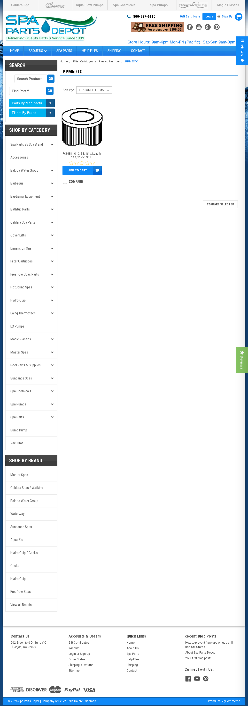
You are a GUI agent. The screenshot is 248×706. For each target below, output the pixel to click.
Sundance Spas (21, 378)
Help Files (90, 51)
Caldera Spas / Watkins (26, 488)
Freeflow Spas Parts (24, 274)
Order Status (77, 659)
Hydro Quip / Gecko (24, 553)
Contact (138, 51)
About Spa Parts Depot (200, 652)
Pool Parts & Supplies (25, 365)
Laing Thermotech (23, 313)
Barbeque (16, 183)
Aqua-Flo (16, 540)
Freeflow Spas (20, 591)
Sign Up (227, 16)
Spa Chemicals (124, 5)
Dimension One (20, 248)
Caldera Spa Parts (22, 222)
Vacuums (16, 443)
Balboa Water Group (24, 170)
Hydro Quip (18, 300)
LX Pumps (17, 326)
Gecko (15, 565)
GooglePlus (208, 27)
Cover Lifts (18, 235)
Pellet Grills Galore (70, 701)
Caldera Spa (20, 5)
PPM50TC (131, 61)
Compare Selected (220, 204)
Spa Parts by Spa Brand (26, 144)
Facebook (190, 27)
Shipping (114, 51)
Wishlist (74, 648)
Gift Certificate (190, 16)
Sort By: (68, 90)
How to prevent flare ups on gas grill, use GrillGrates (209, 645)
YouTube (199, 27)
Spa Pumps (159, 5)
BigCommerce (230, 701)
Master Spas (19, 352)
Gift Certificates (79, 642)
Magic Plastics (228, 5)
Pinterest (217, 27)
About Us (36, 51)
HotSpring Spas (21, 287)
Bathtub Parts (20, 209)
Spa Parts (64, 51)
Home (14, 51)
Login (209, 16)
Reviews (242, 47)
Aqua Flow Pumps (89, 5)
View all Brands (21, 605)
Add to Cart (77, 170)
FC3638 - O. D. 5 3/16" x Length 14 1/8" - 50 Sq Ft (82, 155)
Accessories (19, 157)
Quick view (81, 145)
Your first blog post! (198, 658)
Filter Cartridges (21, 261)
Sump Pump (18, 430)
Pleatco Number (109, 61)
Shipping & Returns (81, 665)
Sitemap (74, 670)
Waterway (17, 514)
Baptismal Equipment (25, 196)
